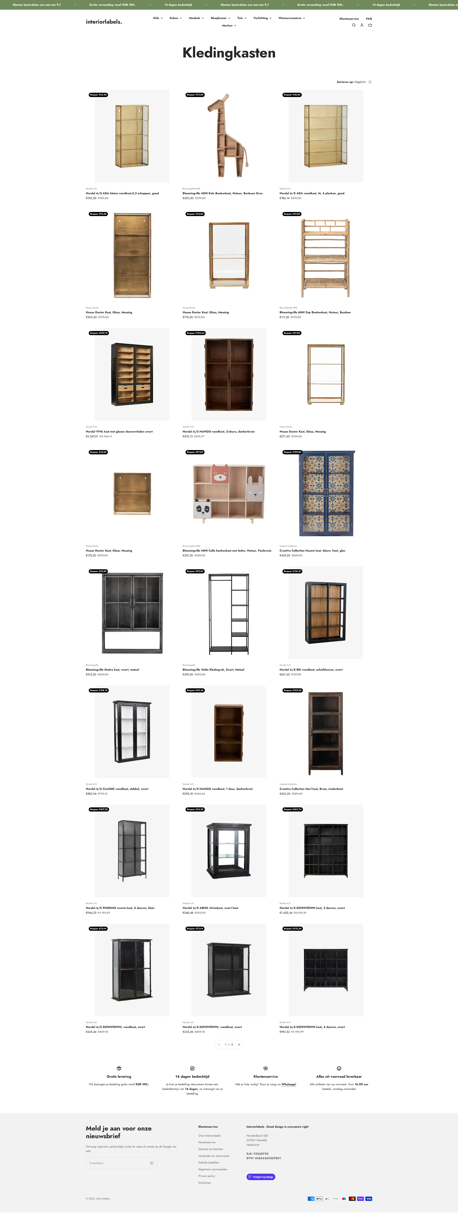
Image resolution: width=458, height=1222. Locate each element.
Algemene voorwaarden (212, 1169)
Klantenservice (349, 19)
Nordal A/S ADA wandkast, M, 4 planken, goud (312, 193)
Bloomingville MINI (191, 188)
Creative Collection (288, 546)
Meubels (194, 18)
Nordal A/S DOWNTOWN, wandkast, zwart (115, 1027)
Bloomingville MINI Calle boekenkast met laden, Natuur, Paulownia (227, 551)
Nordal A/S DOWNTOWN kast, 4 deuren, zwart (312, 1027)
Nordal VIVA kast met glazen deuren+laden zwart (119, 431)
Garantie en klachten (210, 1149)
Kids (156, 18)
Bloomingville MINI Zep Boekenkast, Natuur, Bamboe (315, 312)
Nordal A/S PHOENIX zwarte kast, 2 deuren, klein (120, 908)
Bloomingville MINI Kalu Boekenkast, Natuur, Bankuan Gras (222, 193)
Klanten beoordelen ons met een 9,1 (213, 5)
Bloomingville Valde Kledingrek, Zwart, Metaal (213, 670)
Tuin (240, 18)
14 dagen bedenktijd (146, 5)
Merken (227, 25)
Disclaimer (204, 1183)
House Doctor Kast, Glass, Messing (109, 312)
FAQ (369, 19)
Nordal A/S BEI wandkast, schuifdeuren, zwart (311, 670)
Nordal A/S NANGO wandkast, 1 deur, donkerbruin (218, 789)
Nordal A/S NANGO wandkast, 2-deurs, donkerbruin (219, 431)
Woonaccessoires (290, 18)
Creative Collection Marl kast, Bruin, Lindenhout (311, 789)
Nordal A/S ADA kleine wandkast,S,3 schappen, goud (122, 193)
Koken (174, 18)
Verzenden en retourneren (213, 1156)
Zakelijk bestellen (208, 1162)
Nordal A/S (91, 188)
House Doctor (92, 307)
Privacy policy (206, 1176)
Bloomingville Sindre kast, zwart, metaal (112, 670)
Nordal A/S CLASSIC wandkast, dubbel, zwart (117, 789)
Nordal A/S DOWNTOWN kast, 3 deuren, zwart (312, 908)
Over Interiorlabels (209, 1136)
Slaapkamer (219, 18)
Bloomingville (92, 665)
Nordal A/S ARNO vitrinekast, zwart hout (210, 908)
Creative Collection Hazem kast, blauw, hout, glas (312, 551)
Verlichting (261, 18)
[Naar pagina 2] (238, 1044)
